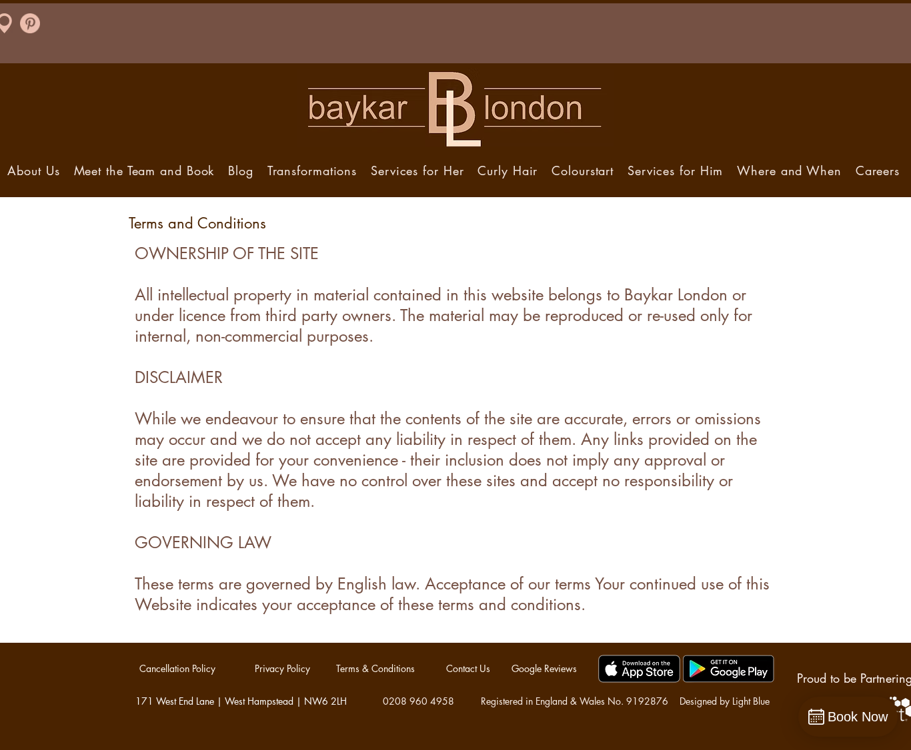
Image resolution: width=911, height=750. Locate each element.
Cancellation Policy (177, 668)
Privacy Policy (282, 668)
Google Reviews (544, 668)
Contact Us (468, 668)
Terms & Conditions (375, 668)
